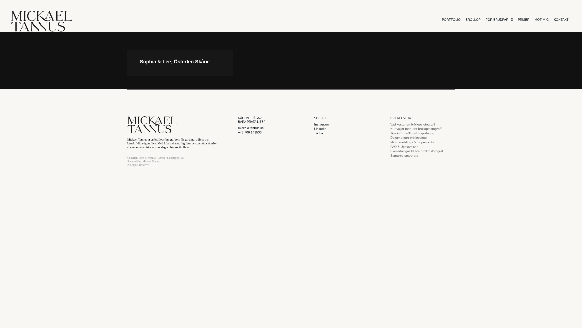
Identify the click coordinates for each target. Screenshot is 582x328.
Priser (523, 19)
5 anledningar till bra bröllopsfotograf (416, 151)
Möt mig (541, 19)
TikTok (318, 133)
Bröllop (473, 19)
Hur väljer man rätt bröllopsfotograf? (416, 129)
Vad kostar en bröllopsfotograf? (412, 124)
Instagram (321, 124)
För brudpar (497, 19)
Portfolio (451, 19)
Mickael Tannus (151, 161)
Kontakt (561, 19)
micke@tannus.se (251, 128)
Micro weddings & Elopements (412, 142)
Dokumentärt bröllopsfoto (408, 137)
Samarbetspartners (404, 155)
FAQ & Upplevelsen (404, 147)
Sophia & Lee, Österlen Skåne (175, 61)
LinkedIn (320, 129)
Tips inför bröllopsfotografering (412, 133)
